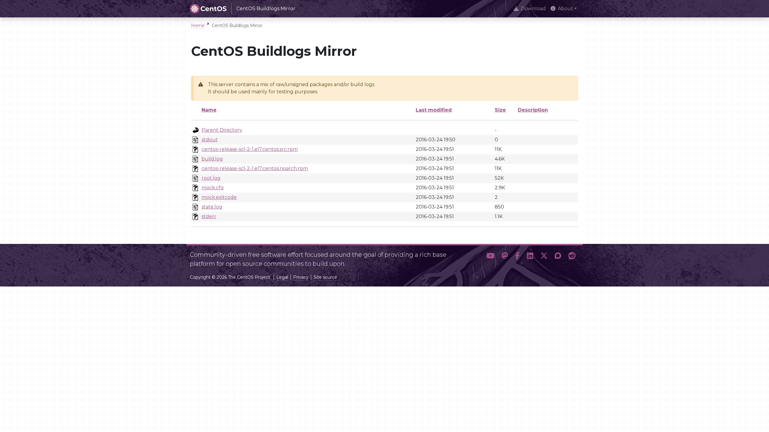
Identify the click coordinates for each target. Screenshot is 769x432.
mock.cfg (213, 187)
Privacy (301, 277)
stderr (209, 216)
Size (500, 110)
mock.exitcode (219, 197)
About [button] (565, 8)
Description (533, 110)
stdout (210, 139)
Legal (282, 277)
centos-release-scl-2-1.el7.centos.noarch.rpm (255, 168)
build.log (212, 159)
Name (209, 110)
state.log (212, 207)
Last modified (434, 110)
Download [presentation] (533, 8)
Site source (325, 277)
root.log (211, 178)
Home (198, 25)
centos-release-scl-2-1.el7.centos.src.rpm (250, 149)
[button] (490, 256)
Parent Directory (222, 130)
